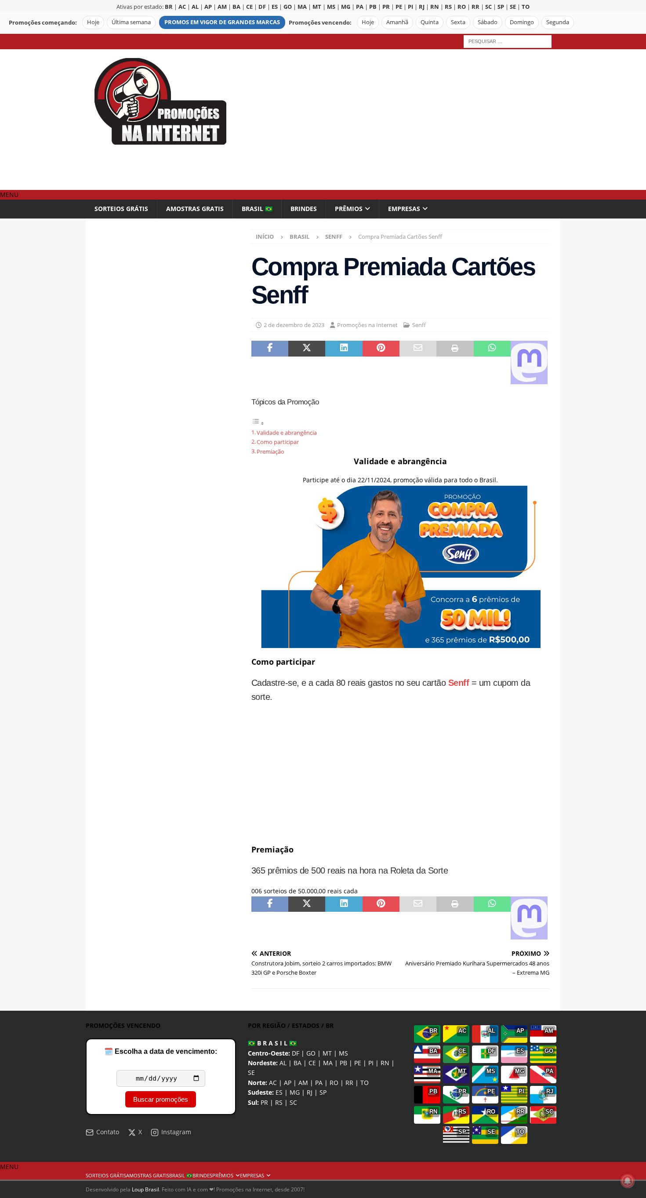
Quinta (430, 22)
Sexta (458, 22)
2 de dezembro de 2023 (294, 325)
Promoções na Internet (367, 325)
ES (279, 1092)
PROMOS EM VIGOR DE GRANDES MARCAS (222, 22)
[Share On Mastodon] (529, 362)
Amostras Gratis (195, 208)
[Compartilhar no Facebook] (269, 362)
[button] (9, 194)
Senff (419, 325)
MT (327, 1053)
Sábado (487, 22)
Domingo (522, 22)
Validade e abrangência (287, 433)
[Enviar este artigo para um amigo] (417, 362)
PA (319, 1082)
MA (328, 1063)
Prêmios (349, 208)
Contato (107, 1132)
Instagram (176, 1132)
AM (303, 1082)
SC (293, 1102)
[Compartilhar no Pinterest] (381, 362)
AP (287, 1082)
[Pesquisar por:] (508, 40)
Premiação (270, 451)
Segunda (557, 22)
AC (273, 1082)
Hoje (93, 22)
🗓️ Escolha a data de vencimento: (160, 1051)
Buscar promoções (160, 1099)
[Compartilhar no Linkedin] (343, 362)
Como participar (278, 442)
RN (385, 1063)
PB (343, 1063)
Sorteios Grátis (121, 208)
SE (251, 1072)
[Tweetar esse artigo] (306, 362)
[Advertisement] (400, 119)
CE (312, 1063)
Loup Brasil (145, 1189)
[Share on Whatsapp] (492, 362)
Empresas (404, 208)
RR (349, 1082)
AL (283, 1063)
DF (295, 1053)
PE (357, 1063)
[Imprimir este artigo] (454, 362)
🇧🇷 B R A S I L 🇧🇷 (272, 1043)
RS (279, 1102)
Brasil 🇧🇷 (257, 208)
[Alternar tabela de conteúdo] (258, 423)
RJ (309, 1092)
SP (323, 1092)
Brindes (303, 208)
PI (371, 1063)
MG (295, 1092)
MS (343, 1053)
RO (334, 1082)
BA (297, 1063)
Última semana (131, 22)
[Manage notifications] (628, 1181)
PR (264, 1102)
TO (364, 1082)
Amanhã (397, 22)
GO (311, 1053)
